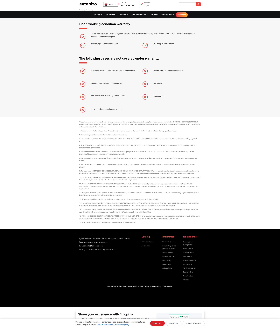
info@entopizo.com (95, 246)
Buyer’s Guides (188, 272)
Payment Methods (168, 256)
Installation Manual (189, 260)
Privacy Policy (166, 264)
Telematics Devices (148, 242)
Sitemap (186, 280)
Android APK (187, 264)
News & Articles (188, 276)
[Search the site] (198, 4)
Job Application (167, 268)
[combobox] (110, 4)
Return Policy (166, 260)
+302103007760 (100, 242)
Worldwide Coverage (169, 242)
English (110, 4)
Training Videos (188, 252)
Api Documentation (189, 268)
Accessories (146, 246)
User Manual (187, 256)
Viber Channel (188, 248)
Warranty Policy (167, 252)
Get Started (182, 14)
